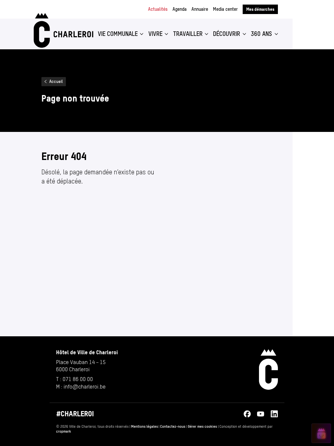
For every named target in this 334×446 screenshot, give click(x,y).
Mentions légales (144, 426)
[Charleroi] (62, 30)
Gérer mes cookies (202, 426)
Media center (225, 9)
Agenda (180, 9)
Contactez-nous (172, 426)
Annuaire (199, 9)
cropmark (63, 431)
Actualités (158, 9)
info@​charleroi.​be (85, 386)
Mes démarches (260, 9)
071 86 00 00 (78, 379)
